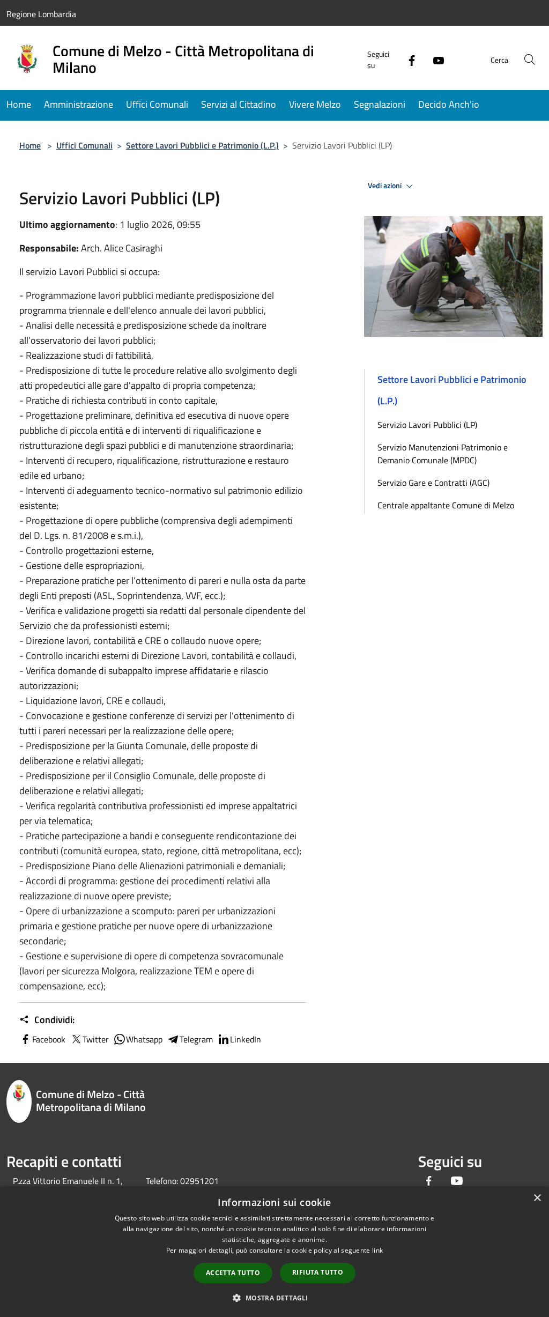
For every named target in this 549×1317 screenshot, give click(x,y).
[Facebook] (407, 59)
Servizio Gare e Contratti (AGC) (433, 482)
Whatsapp (144, 1039)
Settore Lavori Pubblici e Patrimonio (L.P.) (202, 145)
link (377, 1250)
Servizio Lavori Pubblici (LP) (427, 424)
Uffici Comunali (84, 145)
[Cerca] (530, 59)
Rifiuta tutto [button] (317, 1272)
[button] (274, 1297)
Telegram (196, 1039)
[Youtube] (434, 59)
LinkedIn (245, 1039)
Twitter (96, 1039)
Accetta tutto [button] (233, 1272)
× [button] (537, 1198)
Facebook (48, 1039)
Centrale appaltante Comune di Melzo (445, 505)
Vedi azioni (385, 185)
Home (30, 145)
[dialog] (274, 1252)
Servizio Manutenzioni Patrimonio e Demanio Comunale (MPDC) (442, 454)
